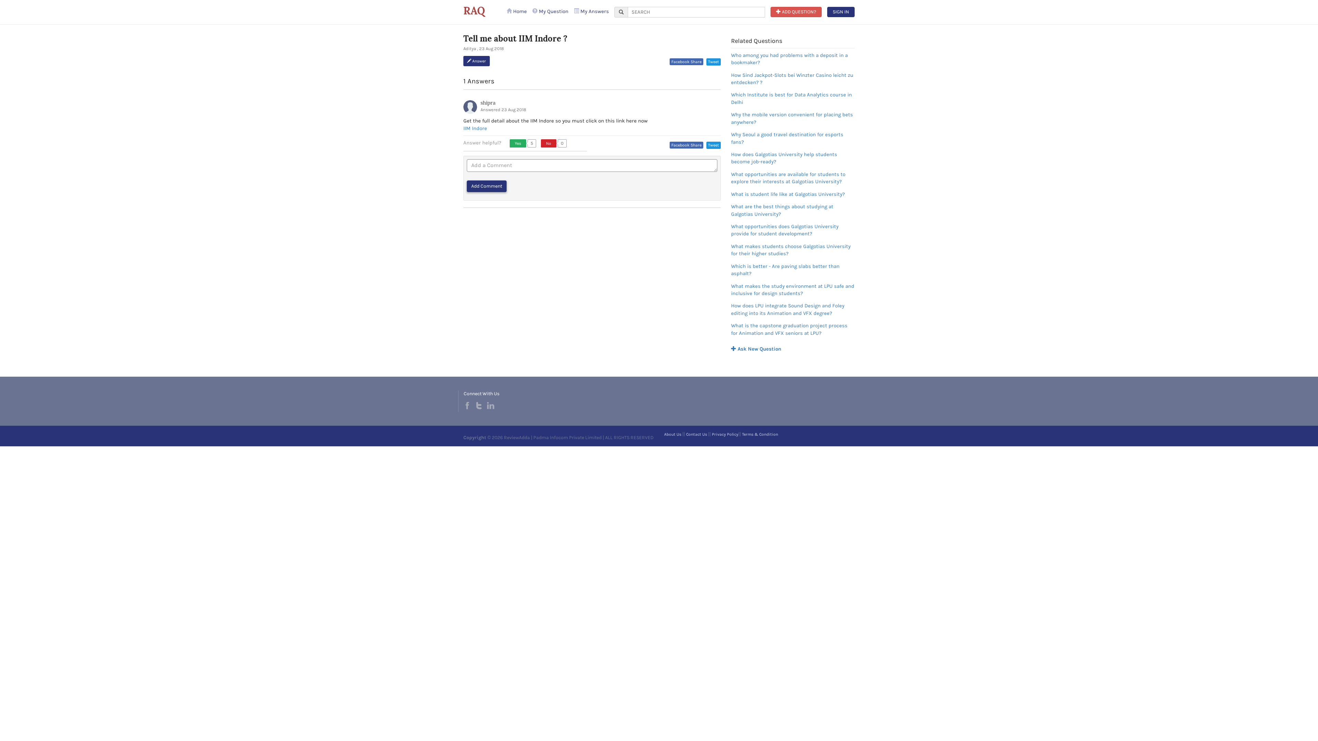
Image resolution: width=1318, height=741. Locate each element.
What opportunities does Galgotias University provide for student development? (785, 230)
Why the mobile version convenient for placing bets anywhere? (792, 118)
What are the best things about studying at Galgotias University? (782, 210)
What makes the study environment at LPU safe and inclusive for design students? (792, 289)
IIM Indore (475, 128)
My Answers (594, 11)
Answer (478, 61)
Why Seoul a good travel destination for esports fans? (787, 138)
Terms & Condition (760, 434)
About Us (672, 434)
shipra (488, 102)
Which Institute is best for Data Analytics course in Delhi (791, 98)
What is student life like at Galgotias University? (788, 194)
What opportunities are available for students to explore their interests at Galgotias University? (788, 178)
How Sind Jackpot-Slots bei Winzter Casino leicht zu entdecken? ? (792, 78)
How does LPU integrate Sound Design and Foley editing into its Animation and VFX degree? (787, 309)
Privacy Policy (725, 434)
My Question (552, 11)
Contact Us (696, 434)
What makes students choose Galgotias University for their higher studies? (791, 250)
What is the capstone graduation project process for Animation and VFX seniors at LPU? (789, 329)
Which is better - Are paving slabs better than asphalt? (785, 270)
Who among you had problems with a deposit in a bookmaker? (789, 59)
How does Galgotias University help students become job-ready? (784, 158)
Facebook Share (686, 61)
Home (519, 11)
